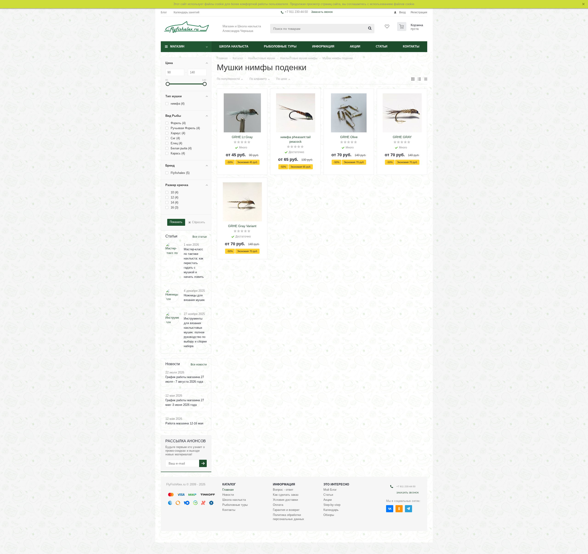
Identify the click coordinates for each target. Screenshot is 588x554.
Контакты (411, 46)
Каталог (229, 484)
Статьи (381, 46)
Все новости (199, 364)
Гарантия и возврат (286, 510)
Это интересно (336, 484)
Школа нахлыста (233, 46)
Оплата (278, 505)
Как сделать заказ (285, 494)
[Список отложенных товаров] (387, 28)
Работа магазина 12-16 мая (184, 423)
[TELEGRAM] (408, 508)
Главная (228, 489)
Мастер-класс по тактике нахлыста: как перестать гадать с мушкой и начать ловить (194, 263)
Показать (176, 222)
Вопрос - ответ (283, 489)
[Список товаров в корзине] (411, 30)
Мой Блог (330, 489)
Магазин (177, 46)
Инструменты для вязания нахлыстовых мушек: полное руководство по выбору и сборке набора (195, 332)
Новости (228, 494)
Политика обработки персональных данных (288, 517)
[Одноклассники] (399, 508)
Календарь (331, 510)
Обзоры (328, 515)
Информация (323, 46)
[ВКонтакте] (389, 508)
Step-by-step (331, 505)
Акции (355, 46)
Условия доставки (285, 499)
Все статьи (199, 236)
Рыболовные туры (280, 46)
